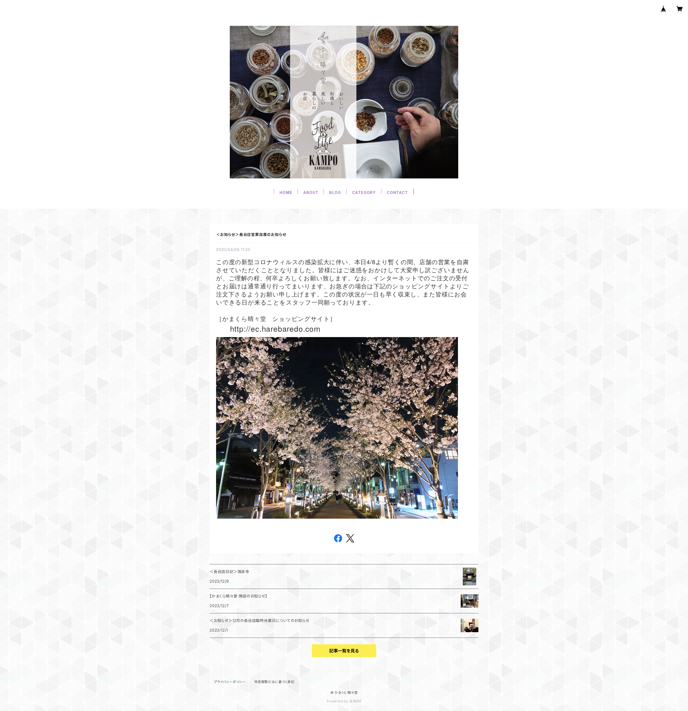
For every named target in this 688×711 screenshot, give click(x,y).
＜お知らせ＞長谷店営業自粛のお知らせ (251, 234)
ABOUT (310, 192)
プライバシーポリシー (230, 682)
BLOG (335, 192)
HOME (286, 192)
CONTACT (397, 192)
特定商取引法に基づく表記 (274, 682)
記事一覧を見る (344, 650)
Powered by (338, 701)
